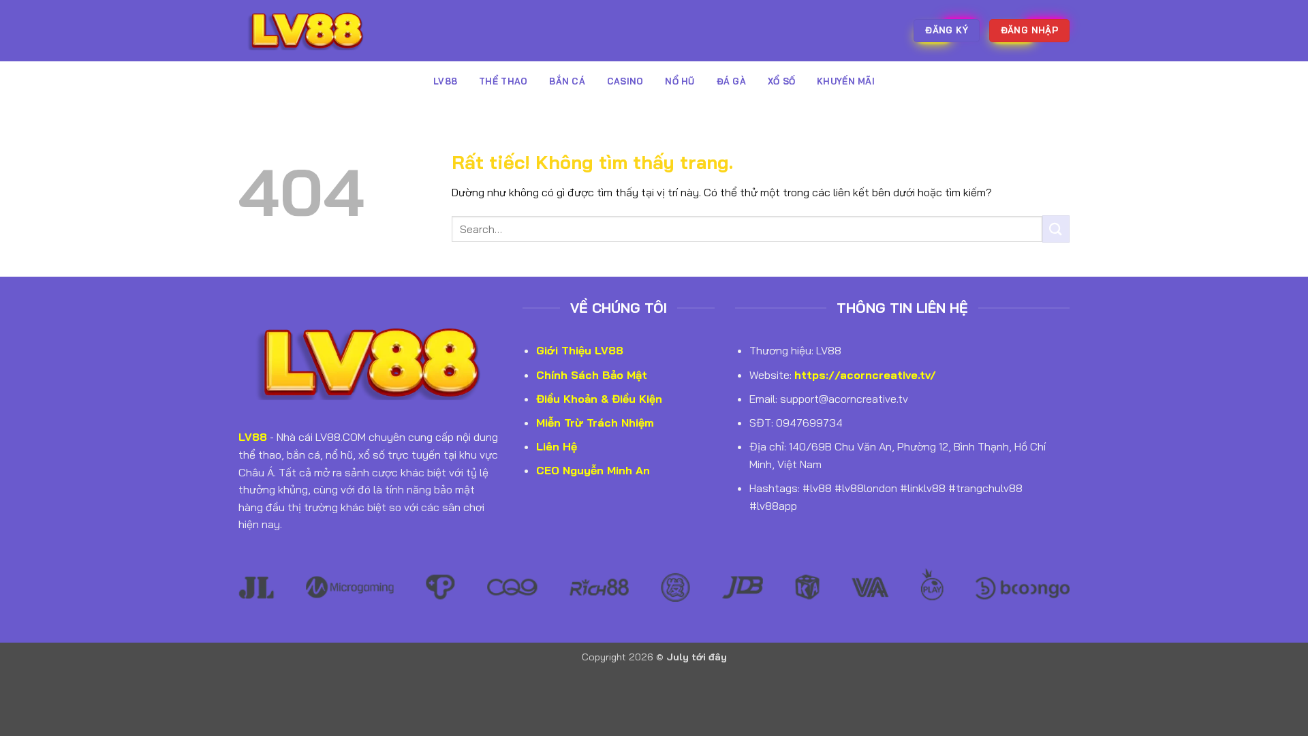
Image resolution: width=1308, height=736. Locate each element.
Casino (625, 81)
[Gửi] (1056, 228)
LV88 (445, 81)
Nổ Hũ (679, 81)
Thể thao (503, 81)
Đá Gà (731, 81)
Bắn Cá (567, 81)
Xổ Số (781, 81)
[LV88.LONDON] (306, 30)
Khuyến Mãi (846, 81)
